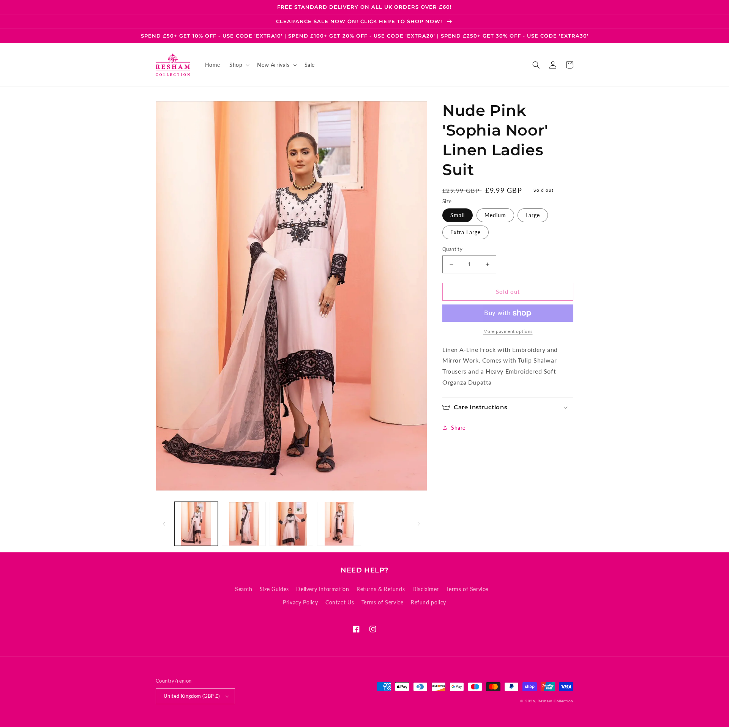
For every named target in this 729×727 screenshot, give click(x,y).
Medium (495, 215)
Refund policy (428, 602)
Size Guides (274, 589)
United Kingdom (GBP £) (192, 696)
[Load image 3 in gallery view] (291, 524)
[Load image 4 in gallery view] (339, 524)
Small (457, 215)
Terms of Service (467, 589)
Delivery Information (322, 589)
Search (243, 589)
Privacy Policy (300, 602)
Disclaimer (425, 589)
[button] (238, 65)
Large (532, 215)
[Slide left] (164, 524)
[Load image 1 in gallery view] (196, 524)
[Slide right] (418, 524)
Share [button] (458, 427)
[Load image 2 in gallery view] (243, 524)
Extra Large (465, 232)
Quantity (452, 249)
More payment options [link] (508, 331)
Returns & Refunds (381, 589)
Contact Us (339, 602)
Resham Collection (555, 701)
